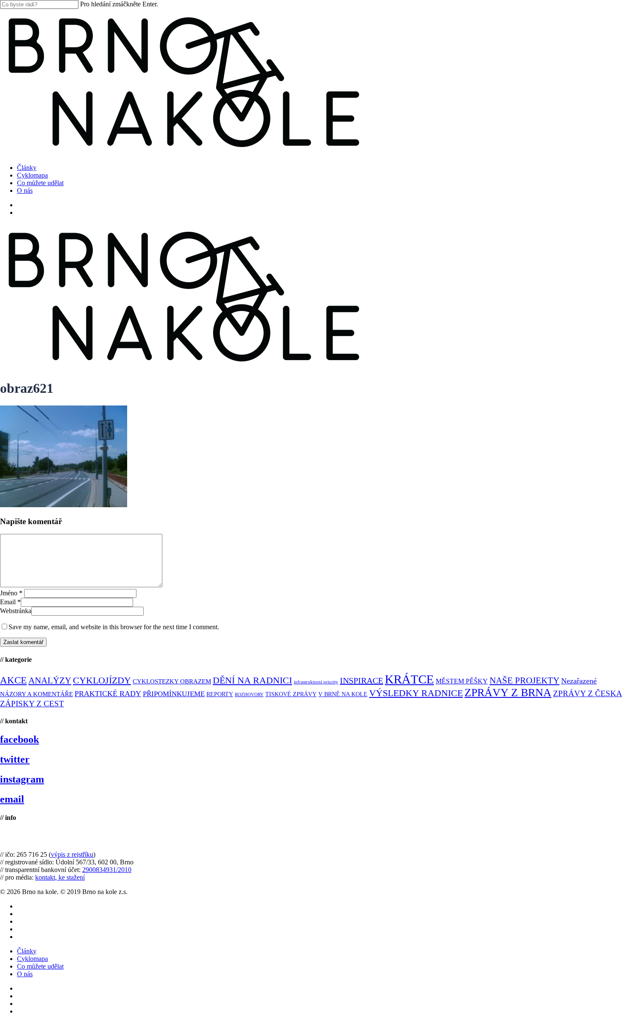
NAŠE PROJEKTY (524, 680)
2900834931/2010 (106, 869)
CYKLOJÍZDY (102, 680)
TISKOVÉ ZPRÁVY (291, 694)
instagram (22, 779)
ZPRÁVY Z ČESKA (587, 693)
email (12, 799)
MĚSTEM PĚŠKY (462, 681)
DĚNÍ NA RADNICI (252, 680)
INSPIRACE (361, 680)
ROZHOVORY (249, 694)
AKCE (13, 680)
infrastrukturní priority (316, 682)
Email (10, 601)
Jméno (11, 593)
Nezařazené (579, 681)
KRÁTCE (409, 679)
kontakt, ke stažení (60, 877)
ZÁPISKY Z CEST (32, 703)
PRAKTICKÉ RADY (108, 693)
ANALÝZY (49, 680)
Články (26, 951)
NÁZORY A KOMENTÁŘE (36, 694)
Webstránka (15, 610)
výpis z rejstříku (72, 854)
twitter (15, 759)
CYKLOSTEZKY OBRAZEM (172, 681)
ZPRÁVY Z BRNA (507, 692)
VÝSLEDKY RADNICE (416, 693)
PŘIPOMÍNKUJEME (174, 694)
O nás (25, 974)
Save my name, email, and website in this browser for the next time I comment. (113, 626)
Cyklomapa (32, 958)
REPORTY (219, 694)
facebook (19, 739)
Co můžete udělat (40, 966)
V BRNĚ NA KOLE (342, 694)
